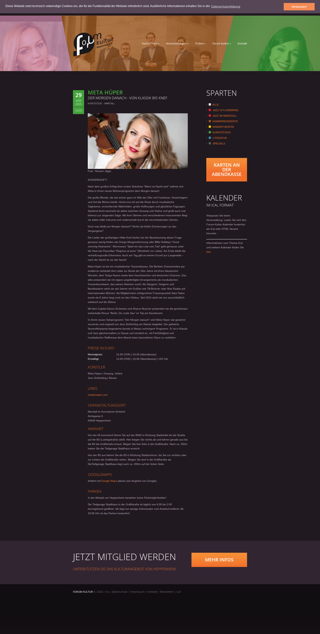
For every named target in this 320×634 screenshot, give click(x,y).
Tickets (200, 43)
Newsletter (167, 591)
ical (178, 591)
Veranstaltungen (177, 43)
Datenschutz (120, 591)
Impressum (138, 591)
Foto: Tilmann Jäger (99, 171)
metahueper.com (98, 394)
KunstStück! (221, 132)
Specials (218, 143)
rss (107, 591)
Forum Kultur (221, 43)
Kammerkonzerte (225, 121)
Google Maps (109, 480)
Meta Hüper (105, 92)
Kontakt (242, 43)
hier (208, 251)
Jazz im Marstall (224, 115)
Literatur (219, 137)
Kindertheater (223, 126)
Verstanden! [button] (299, 6)
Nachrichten (150, 43)
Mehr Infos (219, 559)
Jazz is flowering (225, 110)
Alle (215, 104)
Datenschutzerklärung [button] (225, 6)
